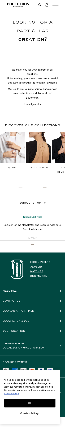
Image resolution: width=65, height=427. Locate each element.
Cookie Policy (11, 393)
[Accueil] (17, 269)
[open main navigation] (55, 5)
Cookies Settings (30, 413)
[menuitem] (47, 5)
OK (30, 403)
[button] (44, 187)
